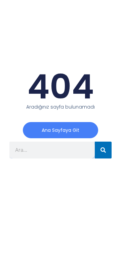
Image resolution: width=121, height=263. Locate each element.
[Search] (103, 150)
